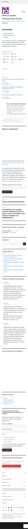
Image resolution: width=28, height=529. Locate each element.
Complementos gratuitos (14, 120)
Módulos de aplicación (19, 121)
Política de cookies (6, 516)
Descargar (6, 37)
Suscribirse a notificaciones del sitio (11, 466)
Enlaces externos (6, 496)
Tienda (4, 493)
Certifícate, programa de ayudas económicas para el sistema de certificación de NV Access (13, 489)
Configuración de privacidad (8, 518)
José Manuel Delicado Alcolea (10, 118)
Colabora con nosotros (8, 499)
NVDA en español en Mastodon (13, 279)
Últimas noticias (10, 21)
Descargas (5, 482)
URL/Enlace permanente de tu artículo (12, 184)
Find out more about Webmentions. (12, 181)
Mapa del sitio (13, 516)
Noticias (4, 476)
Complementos (20, 21)
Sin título (5, 282)
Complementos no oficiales (8, 121)
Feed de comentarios (8, 401)
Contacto (4, 503)
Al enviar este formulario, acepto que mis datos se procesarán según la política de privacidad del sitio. (13, 445)
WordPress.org (7, 403)
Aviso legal (19, 516)
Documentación (6, 485)
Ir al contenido (4, 1)
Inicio (3, 21)
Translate (13, 232)
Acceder (5, 398)
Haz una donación (7, 479)
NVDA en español (9, 16)
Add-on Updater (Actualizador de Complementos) (12, 94)
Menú (23, 11)
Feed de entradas (7, 400)
